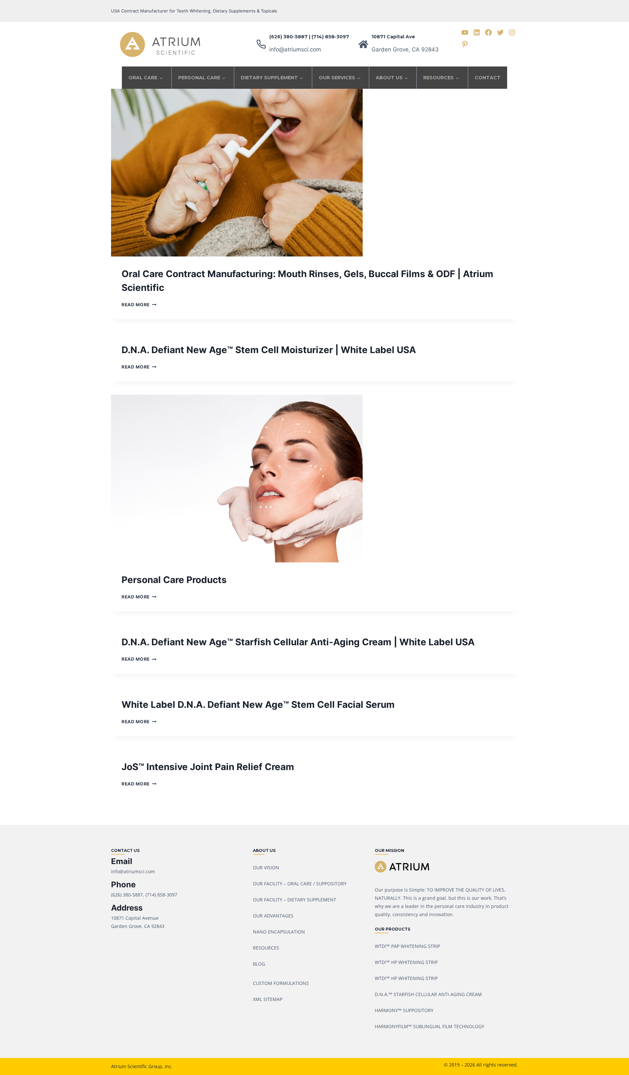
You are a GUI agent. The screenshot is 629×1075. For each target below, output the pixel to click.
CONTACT (488, 78)
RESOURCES (438, 78)
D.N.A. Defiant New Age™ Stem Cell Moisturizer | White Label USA (269, 349)
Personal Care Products (174, 579)
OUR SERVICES (337, 78)
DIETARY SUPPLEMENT (269, 78)
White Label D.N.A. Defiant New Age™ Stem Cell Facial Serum (258, 704)
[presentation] (314, 172)
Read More (139, 304)
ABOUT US (389, 78)
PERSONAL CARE (199, 78)
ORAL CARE (142, 78)
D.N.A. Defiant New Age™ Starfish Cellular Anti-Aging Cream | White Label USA (298, 642)
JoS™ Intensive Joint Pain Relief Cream (208, 766)
